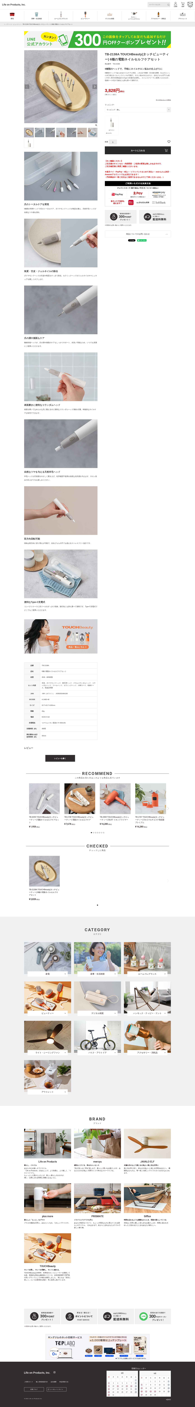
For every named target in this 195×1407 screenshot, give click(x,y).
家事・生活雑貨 (36, 18)
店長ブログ (34, 1389)
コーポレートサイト (56, 1389)
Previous (27, 86)
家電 (12, 18)
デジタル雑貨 (109, 18)
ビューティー (85, 18)
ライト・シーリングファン (134, 18)
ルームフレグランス (61, 18)
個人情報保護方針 (42, 1382)
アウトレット (182, 18)
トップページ (8, 24)
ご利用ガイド (28, 1382)
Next (94, 86)
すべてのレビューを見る (163, 100)
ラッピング (110, 105)
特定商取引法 (63, 1382)
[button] (91, 832)
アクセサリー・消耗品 (158, 18)
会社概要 (54, 1382)
